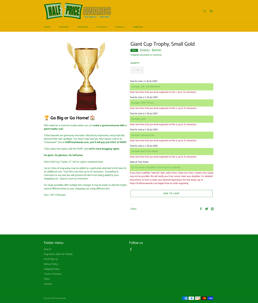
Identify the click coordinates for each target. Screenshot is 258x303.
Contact (48, 284)
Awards (64, 27)
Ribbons (138, 27)
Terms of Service (52, 274)
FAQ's (47, 279)
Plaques (102, 27)
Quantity (134, 63)
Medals (120, 27)
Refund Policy (51, 264)
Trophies (83, 27)
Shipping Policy (52, 269)
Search (47, 249)
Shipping (134, 55)
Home (47, 27)
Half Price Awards (58, 298)
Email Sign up (51, 259)
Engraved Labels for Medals (58, 254)
